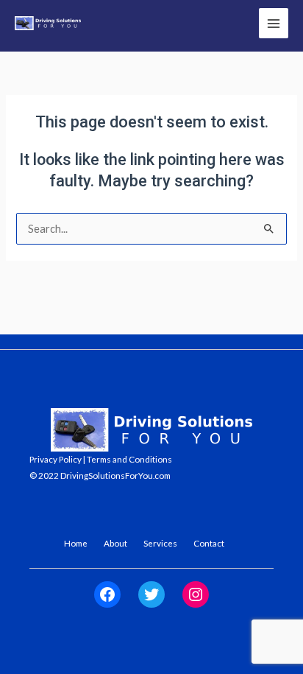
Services (160, 543)
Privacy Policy (55, 459)
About (115, 543)
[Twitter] (151, 594)
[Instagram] (195, 594)
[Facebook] (107, 594)
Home (76, 543)
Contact (208, 543)
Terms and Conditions (129, 459)
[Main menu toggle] (273, 23)
